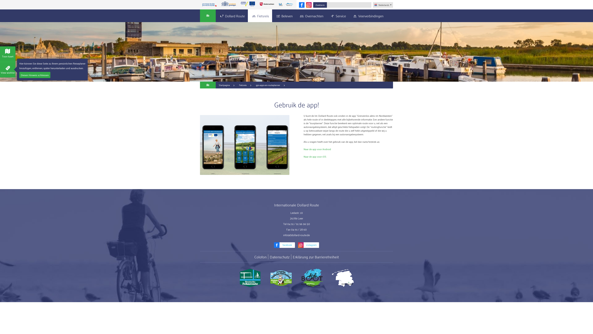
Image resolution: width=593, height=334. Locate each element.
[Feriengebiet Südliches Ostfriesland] (281, 278)
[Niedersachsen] (266, 4)
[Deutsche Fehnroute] (250, 278)
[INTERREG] (247, 4)
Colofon (260, 256)
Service (341, 16)
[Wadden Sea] (286, 5)
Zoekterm (320, 5)
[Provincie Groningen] (228, 4)
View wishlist (8, 72)
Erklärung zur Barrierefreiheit (316, 256)
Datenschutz (280, 256)
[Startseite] (208, 85)
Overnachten (314, 16)
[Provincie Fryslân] (209, 5)
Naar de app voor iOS (315, 156)
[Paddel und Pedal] (311, 278)
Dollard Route (235, 16)
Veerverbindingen (370, 16)
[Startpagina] (208, 15)
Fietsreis (263, 16)
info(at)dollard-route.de (296, 234)
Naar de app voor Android (317, 149)
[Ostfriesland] (342, 278)
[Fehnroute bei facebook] (302, 5)
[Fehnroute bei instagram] (309, 5)
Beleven (287, 16)
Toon (7, 56)
